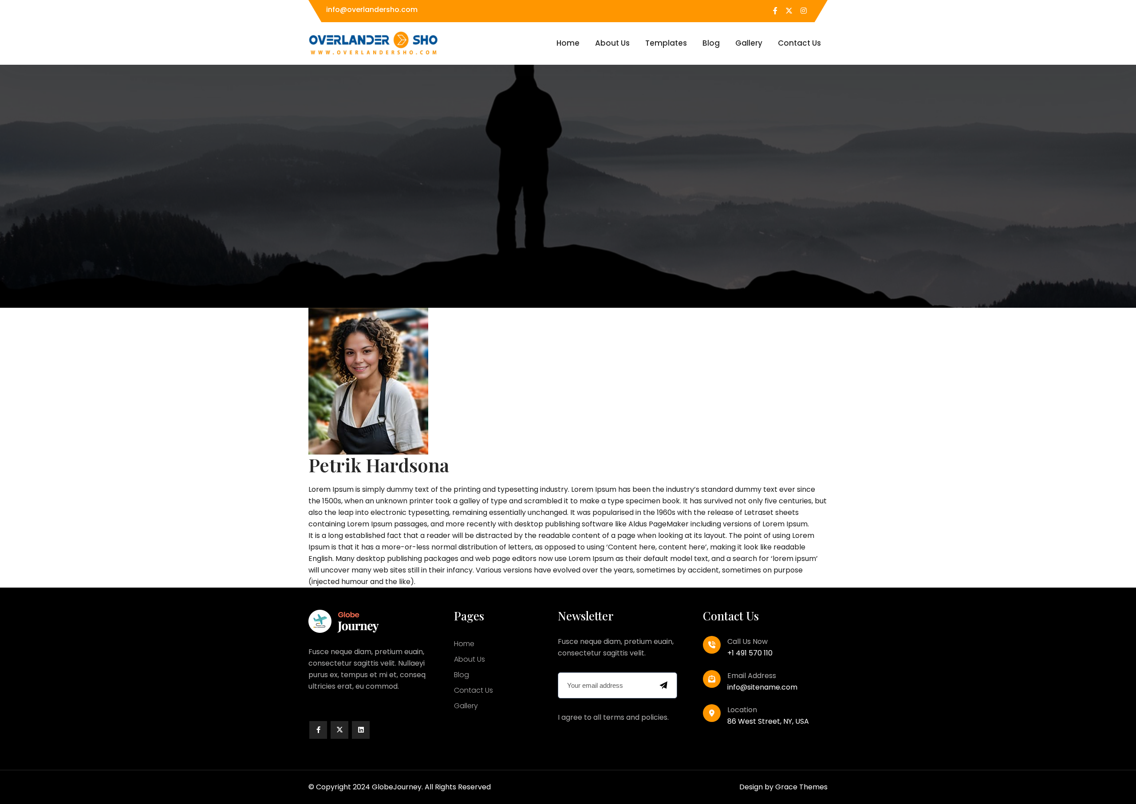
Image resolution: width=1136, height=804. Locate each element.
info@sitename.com (762, 687)
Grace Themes (801, 787)
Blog (711, 43)
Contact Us (799, 43)
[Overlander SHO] (373, 43)
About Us (612, 43)
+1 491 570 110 (750, 653)
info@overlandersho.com (372, 9)
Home (568, 43)
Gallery (748, 43)
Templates (666, 43)
